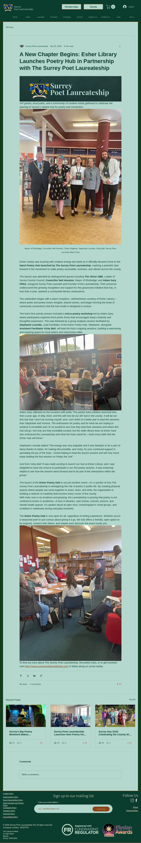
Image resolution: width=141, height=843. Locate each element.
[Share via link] (41, 675)
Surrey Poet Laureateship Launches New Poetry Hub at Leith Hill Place (69, 733)
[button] (111, 7)
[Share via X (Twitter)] (27, 675)
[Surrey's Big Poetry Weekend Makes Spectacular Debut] (26, 716)
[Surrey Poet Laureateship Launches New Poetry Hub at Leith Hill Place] (70, 716)
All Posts (9, 27)
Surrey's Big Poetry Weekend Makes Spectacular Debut (20, 733)
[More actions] (119, 46)
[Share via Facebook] (21, 675)
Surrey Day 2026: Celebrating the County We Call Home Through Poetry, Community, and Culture (114, 733)
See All (132, 699)
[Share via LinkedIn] (34, 675)
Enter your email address (48, 802)
